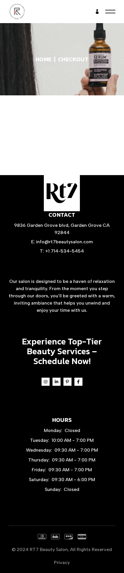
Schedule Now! (62, 361)
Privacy (62, 562)
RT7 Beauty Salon (49, 549)
